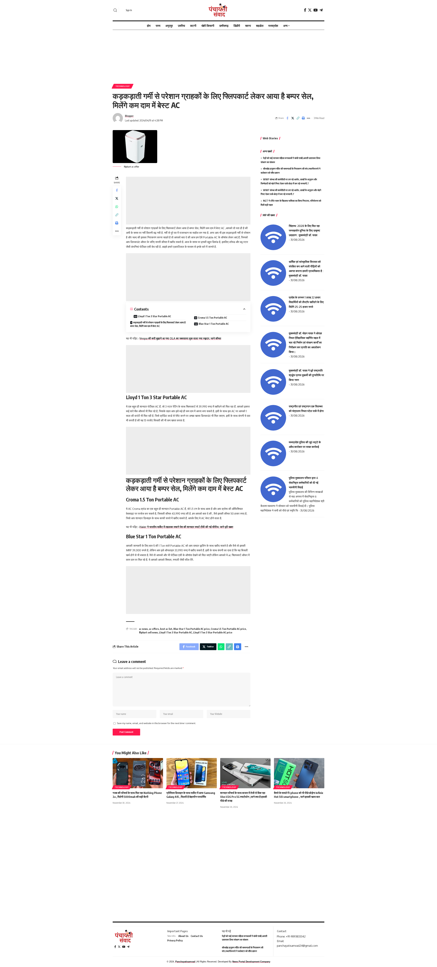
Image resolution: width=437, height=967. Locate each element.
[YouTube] (316, 10)
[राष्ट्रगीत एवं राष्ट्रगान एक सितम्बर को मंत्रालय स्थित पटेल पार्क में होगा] (273, 417)
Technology (122, 86)
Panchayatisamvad (185, 961)
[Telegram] (321, 10)
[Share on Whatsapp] (117, 206)
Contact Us (197, 936)
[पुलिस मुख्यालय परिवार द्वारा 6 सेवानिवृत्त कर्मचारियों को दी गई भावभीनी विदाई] (273, 489)
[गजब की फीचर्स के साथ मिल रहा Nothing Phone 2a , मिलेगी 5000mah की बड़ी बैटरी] (138, 773)
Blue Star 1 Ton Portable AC (214, 323)
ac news (143, 628)
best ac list (166, 628)
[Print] (303, 118)
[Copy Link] (297, 118)
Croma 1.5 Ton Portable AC (212, 317)
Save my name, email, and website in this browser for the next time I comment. (156, 723)
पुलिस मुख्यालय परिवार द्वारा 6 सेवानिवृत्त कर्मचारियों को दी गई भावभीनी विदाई (303, 482)
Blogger (129, 115)
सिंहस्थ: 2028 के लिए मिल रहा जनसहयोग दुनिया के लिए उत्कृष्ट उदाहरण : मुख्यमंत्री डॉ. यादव (304, 230)
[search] (115, 10)
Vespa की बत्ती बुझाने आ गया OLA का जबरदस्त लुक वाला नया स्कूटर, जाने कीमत (180, 338)
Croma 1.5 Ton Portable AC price (228, 628)
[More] (308, 118)
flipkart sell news (148, 632)
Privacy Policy (175, 940)
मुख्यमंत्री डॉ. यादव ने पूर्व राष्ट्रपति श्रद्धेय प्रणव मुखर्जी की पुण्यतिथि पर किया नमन (306, 375)
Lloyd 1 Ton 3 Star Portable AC (154, 316)
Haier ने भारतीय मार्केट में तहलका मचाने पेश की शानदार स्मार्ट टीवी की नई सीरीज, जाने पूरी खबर (186, 527)
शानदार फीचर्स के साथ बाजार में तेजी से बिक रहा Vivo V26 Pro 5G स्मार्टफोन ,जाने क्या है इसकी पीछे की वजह (243, 796)
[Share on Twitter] (292, 118)
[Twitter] (310, 10)
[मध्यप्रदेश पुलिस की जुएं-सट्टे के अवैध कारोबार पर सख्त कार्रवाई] (273, 453)
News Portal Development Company (251, 961)
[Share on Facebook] (287, 118)
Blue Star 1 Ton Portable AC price (191, 628)
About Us (183, 936)
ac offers (154, 628)
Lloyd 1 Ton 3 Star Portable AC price (212, 632)
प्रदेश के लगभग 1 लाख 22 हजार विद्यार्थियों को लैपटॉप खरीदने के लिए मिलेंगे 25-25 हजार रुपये (306, 302)
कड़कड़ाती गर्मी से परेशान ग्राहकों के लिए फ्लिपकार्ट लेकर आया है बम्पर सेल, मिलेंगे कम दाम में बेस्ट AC (158, 324)
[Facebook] (305, 10)
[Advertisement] (218, 55)
